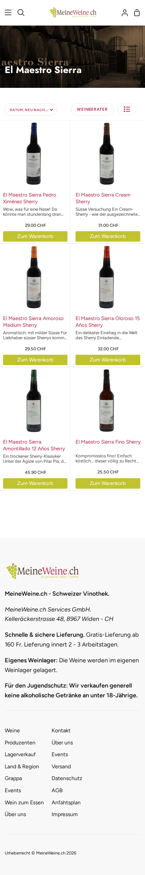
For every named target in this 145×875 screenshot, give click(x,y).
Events (13, 790)
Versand (61, 766)
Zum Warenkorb (35, 236)
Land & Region (22, 766)
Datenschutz (67, 778)
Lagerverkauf (20, 754)
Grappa (13, 778)
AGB (57, 790)
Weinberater (92, 109)
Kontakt (61, 730)
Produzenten (20, 742)
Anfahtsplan (66, 802)
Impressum (65, 814)
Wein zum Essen (24, 802)
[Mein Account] (122, 12)
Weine (12, 730)
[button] (127, 109)
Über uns (15, 814)
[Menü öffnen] (6, 12)
